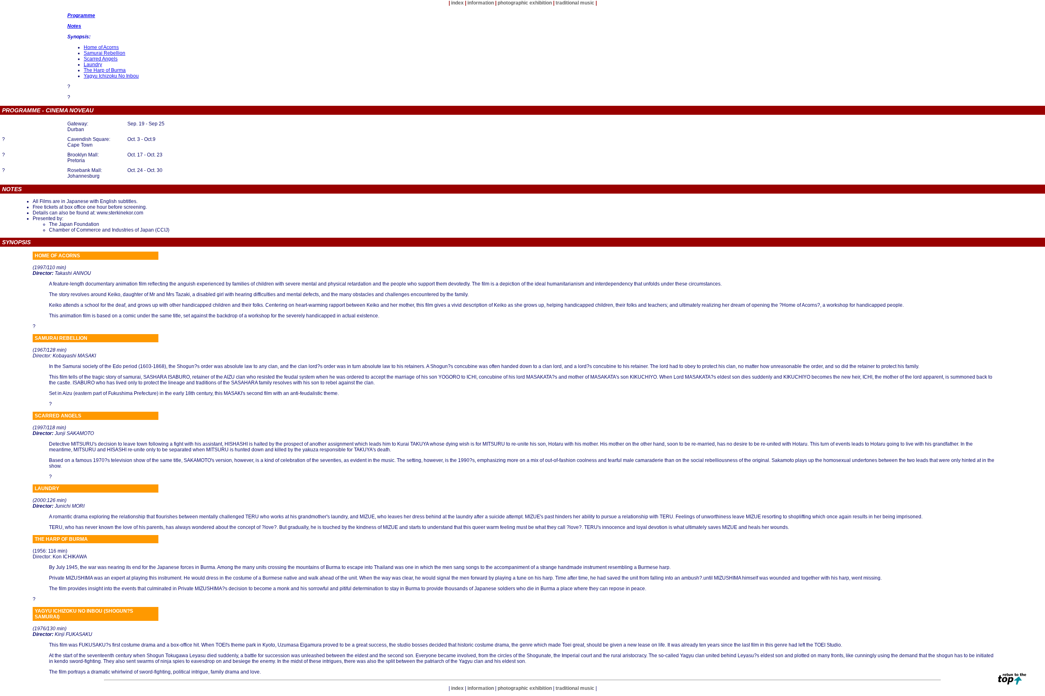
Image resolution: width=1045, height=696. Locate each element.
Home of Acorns (101, 47)
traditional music (575, 3)
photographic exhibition (525, 3)
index (457, 3)
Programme (81, 15)
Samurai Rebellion (104, 53)
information (480, 3)
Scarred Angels (101, 59)
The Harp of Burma (105, 70)
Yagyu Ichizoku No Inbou (111, 76)
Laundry (93, 64)
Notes (74, 26)
